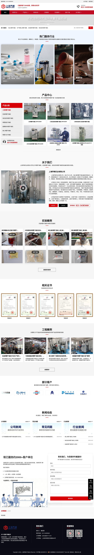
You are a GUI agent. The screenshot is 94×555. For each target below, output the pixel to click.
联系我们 (91, 1)
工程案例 (46, 12)
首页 (5, 12)
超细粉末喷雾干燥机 (8, 126)
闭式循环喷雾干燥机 (33, 28)
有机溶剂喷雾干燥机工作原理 (71, 440)
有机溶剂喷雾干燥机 (43, 28)
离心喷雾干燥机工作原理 (70, 436)
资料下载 (67, 12)
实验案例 (57, 12)
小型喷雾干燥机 (7, 110)
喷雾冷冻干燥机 (7, 135)
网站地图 (3, 515)
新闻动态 (35, 12)
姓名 (51, 463)
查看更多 (58, 150)
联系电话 (52, 469)
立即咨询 (63, 205)
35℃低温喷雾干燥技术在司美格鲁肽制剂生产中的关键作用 (44, 436)
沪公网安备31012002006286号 (56, 552)
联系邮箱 (52, 476)
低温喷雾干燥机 (7, 114)
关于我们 (85, 1)
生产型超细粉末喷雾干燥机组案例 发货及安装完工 (12, 436)
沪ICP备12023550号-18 (41, 552)
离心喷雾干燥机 (12, 28)
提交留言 (70, 498)
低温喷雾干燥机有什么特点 (71, 444)
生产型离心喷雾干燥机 (22, 28)
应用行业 (14, 12)
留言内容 (52, 482)
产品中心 (25, 12)
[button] (45, 24)
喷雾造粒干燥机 (7, 122)
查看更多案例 (47, 270)
